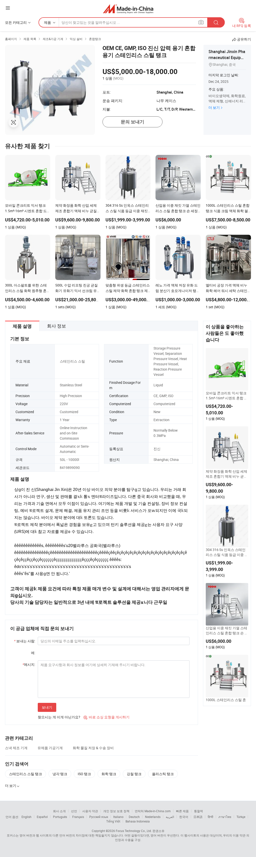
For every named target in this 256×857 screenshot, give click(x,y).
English (27, 817)
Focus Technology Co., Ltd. (134, 831)
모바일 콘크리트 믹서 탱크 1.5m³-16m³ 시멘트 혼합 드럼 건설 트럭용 (227, 396)
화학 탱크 (109, 773)
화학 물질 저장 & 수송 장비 (93, 747)
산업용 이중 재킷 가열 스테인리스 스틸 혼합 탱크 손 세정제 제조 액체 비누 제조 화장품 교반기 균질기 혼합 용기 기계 (227, 631)
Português (60, 817)
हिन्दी (210, 817)
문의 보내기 (132, 121)
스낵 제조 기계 (16, 747)
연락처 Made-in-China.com (153, 811)
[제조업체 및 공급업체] (128, 9)
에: (33, 652)
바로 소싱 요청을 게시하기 (107, 717)
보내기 (47, 707)
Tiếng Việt (113, 821)
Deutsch (134, 817)
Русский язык (98, 817)
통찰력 (198, 811)
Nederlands (152, 817)
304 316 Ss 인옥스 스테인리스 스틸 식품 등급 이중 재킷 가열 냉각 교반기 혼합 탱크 (227, 552)
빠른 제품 (182, 811)
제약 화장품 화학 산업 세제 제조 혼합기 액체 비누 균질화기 (226, 474)
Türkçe (240, 817)
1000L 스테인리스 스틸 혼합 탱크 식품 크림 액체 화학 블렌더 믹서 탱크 (227, 702)
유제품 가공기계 (50, 747)
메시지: (28, 664)
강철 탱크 (134, 773)
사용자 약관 (90, 811)
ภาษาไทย (224, 817)
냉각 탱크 (59, 773)
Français (78, 817)
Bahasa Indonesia (138, 821)
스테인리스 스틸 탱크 (25, 773)
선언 (74, 811)
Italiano (118, 817)
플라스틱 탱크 (163, 773)
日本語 (198, 817)
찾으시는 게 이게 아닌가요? (59, 717)
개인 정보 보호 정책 (116, 811)
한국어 (183, 817)
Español (42, 817)
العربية (170, 817)
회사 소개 (59, 811)
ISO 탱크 (84, 773)
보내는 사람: (24, 641)
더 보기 (214, 107)
